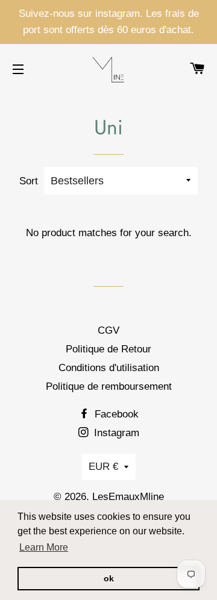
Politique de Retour (108, 349)
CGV (108, 330)
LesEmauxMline (128, 496)
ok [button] (109, 578)
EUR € (103, 466)
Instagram (115, 433)
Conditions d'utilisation (108, 367)
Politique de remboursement (109, 386)
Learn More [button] (43, 547)
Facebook (115, 414)
